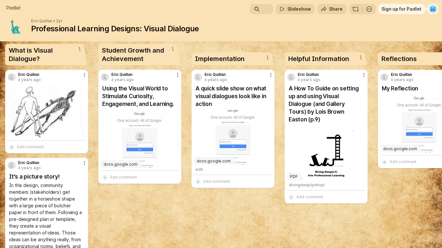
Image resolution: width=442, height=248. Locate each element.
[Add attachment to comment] (11, 146)
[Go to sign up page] (433, 9)
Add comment (30, 146)
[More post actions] (84, 75)
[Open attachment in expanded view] (46, 111)
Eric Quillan (41, 21)
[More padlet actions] (369, 9)
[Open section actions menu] (79, 49)
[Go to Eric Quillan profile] (12, 77)
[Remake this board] (355, 9)
